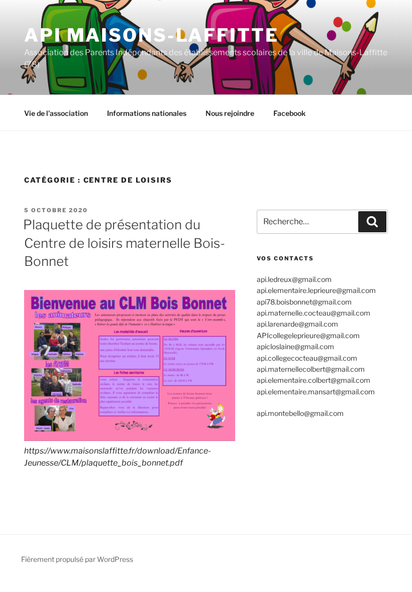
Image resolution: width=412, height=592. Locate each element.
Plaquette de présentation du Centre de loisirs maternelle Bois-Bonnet (124, 243)
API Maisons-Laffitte (151, 35)
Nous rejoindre (229, 113)
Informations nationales (146, 113)
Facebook (289, 113)
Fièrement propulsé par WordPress (77, 559)
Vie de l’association (56, 113)
